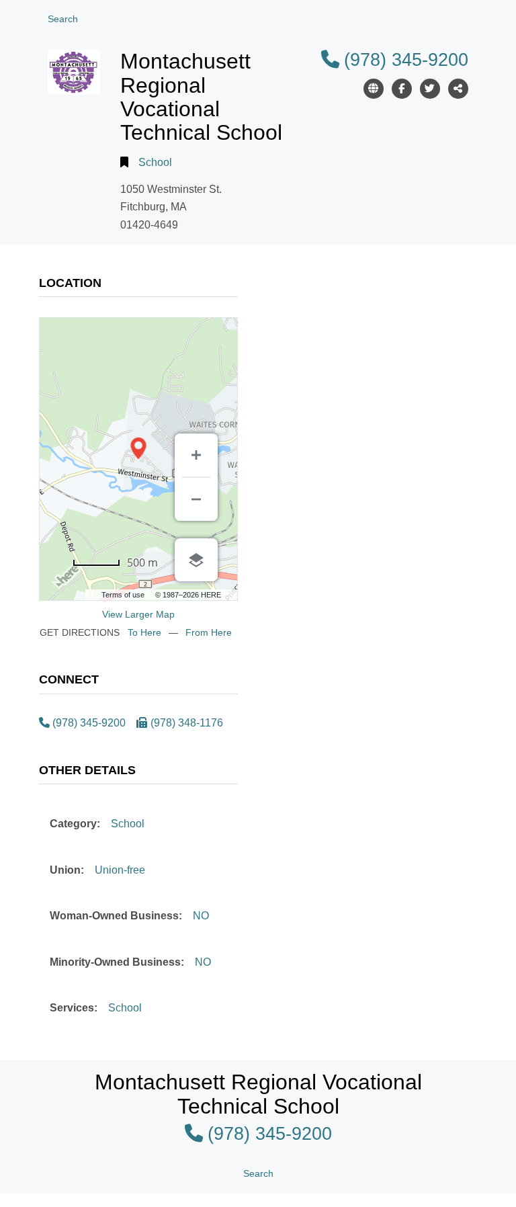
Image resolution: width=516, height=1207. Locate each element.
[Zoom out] (196, 499)
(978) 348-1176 (186, 723)
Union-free (120, 870)
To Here (144, 632)
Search (63, 19)
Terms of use (122, 595)
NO (201, 915)
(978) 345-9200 (406, 59)
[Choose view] (196, 559)
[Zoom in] (196, 454)
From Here (208, 632)
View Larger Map (138, 614)
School (155, 162)
